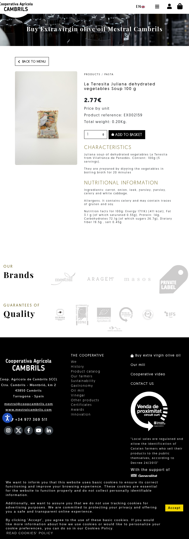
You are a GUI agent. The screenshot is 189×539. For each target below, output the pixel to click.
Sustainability (83, 381)
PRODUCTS (92, 74)
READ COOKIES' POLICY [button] (29, 533)
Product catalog (85, 371)
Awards (77, 410)
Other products (85, 400)
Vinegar (78, 395)
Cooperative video (148, 374)
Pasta (109, 74)
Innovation (81, 414)
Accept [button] (174, 508)
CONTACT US (142, 384)
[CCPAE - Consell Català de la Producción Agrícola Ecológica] (81, 315)
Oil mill (77, 391)
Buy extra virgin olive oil (157, 355)
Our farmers (82, 376)
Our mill (138, 365)
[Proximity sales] (125, 315)
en (138, 7)
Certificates (81, 405)
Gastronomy (82, 386)
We (74, 362)
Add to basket (128, 135)
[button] (157, 4)
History (77, 367)
